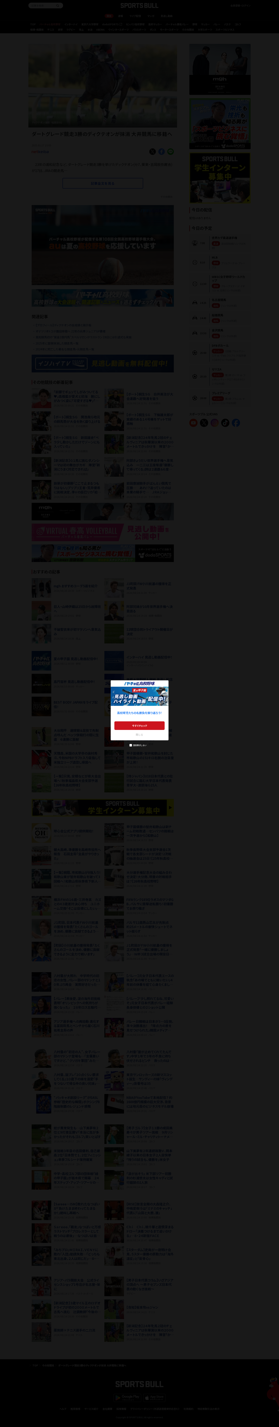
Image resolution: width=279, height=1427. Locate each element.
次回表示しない (139, 745)
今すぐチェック (139, 725)
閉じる (139, 734)
